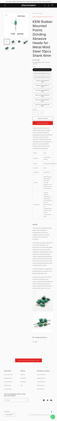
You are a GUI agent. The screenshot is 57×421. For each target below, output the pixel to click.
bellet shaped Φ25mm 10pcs (42, 77)
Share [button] (35, 342)
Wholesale (23, 381)
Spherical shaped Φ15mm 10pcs (42, 95)
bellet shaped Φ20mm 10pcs (42, 73)
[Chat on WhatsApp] (53, 417)
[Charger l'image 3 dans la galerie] (19, 42)
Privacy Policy (7, 389)
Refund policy (7, 385)
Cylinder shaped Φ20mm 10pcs (42, 86)
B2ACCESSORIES (35, 414)
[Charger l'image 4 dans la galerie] (25, 42)
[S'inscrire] (26, 400)
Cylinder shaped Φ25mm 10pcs (42, 90)
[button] (5, 5)
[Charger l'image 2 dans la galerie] (13, 42)
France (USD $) (9, 414)
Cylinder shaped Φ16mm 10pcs (42, 81)
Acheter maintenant (42, 123)
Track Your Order (8, 374)
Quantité (35, 109)
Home (34, 16)
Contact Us (23, 378)
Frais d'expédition (37, 62)
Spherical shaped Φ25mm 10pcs (42, 105)
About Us (23, 374)
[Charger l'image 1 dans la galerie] (7, 42)
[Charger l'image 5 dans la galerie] (7, 48)
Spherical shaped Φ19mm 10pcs (42, 100)
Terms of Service (8, 381)
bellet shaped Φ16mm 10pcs (42, 69)
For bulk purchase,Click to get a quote (28, 360)
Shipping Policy (8, 378)
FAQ (22, 385)
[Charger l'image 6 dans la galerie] (13, 48)
